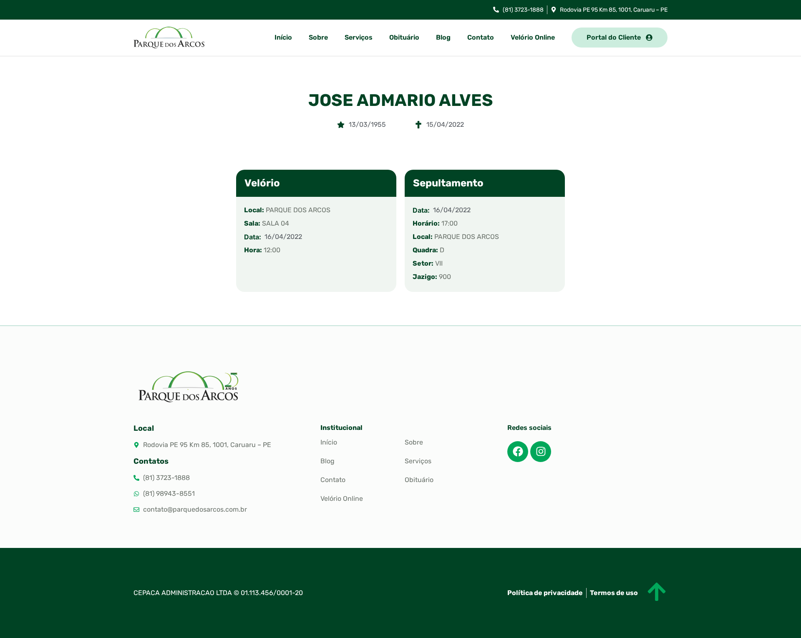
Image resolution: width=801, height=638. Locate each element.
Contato (480, 37)
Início (283, 37)
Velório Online (533, 37)
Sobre (318, 37)
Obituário (404, 37)
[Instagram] (540, 451)
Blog (443, 37)
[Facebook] (517, 451)
